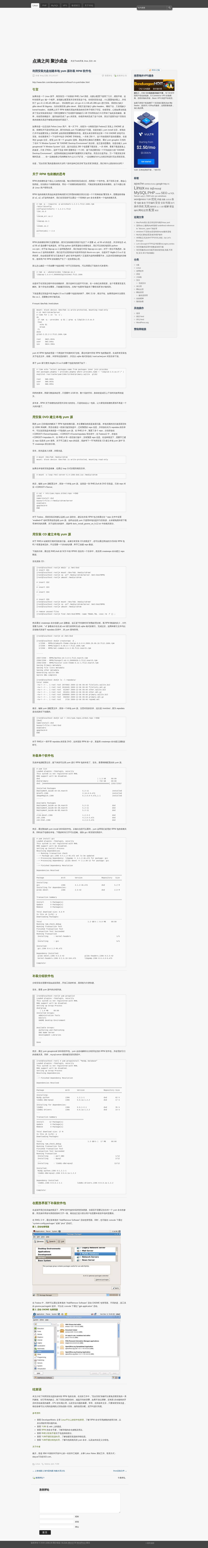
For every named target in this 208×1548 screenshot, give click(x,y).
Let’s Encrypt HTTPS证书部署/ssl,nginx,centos (155, 244)
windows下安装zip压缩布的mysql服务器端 (153, 232)
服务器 (153, 206)
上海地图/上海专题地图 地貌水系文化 (48, 1471)
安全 (157, 202)
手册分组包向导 (53, 1440)
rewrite (157, 193)
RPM (44, 1430)
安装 (163, 203)
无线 (147, 206)
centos (147, 184)
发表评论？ (40, 1478)
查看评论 (108, 76)
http (165, 184)
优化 (154, 199)
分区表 (168, 199)
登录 (138, 313)
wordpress (140, 199)
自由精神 (140, 298)
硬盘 (171, 206)
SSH (148, 196)
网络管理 (140, 292)
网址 (77, 1527)
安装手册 (52, 1433)
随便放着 (140, 301)
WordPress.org (142, 322)
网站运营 (143, 210)
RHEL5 (45, 1433)
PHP (44, 5)
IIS (168, 184)
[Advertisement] (104, 35)
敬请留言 (76, 5)
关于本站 (89, 5)
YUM (44, 1426)
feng (42, 76)
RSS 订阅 (156, 70)
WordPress (81, 1543)
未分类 (139, 286)
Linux (35, 5)
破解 (166, 206)
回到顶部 (150, 1543)
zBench (71, 1543)
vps (156, 196)
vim (152, 196)
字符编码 (150, 203)
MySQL (54, 5)
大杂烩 (139, 277)
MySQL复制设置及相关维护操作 (149, 235)
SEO (164, 193)
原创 (138, 274)
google (159, 184)
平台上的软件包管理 (75, 1420)
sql (169, 193)
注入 (158, 207)
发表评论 (120, 76)
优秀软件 (140, 271)
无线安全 (142, 283)
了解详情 (157, 170)
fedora (47, 1464)
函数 (164, 199)
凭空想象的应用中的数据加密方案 (150, 247)
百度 (162, 207)
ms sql (149, 188)
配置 (151, 210)
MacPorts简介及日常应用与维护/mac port (153, 222)
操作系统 (139, 206)
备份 (143, 203)
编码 (136, 210)
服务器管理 (143, 295)
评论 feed (140, 319)
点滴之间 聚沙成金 (50, 61)
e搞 (137, 265)
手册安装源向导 (53, 1436)
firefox (153, 184)
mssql (157, 188)
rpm (52, 1464)
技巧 (173, 203)
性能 (168, 202)
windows (162, 196)
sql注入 (143, 196)
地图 (139, 203)
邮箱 (77, 1522)
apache (139, 183)
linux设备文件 (120, 1471)
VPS (65, 5)
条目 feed (140, 316)
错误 (157, 210)
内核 (159, 199)
